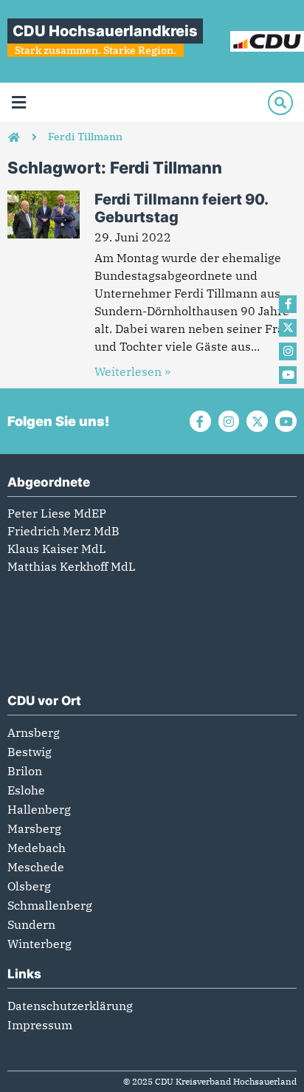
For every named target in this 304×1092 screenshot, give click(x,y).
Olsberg (29, 886)
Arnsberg (33, 732)
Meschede (35, 866)
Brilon (24, 770)
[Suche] (280, 102)
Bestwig (29, 751)
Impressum (39, 1024)
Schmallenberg (49, 905)
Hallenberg (39, 809)
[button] (18, 102)
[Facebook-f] (288, 304)
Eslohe (26, 790)
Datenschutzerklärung (70, 1005)
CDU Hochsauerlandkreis (105, 31)
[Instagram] (288, 351)
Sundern (31, 924)
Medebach (36, 847)
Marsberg (34, 828)
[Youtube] (288, 375)
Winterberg (39, 943)
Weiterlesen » (132, 371)
